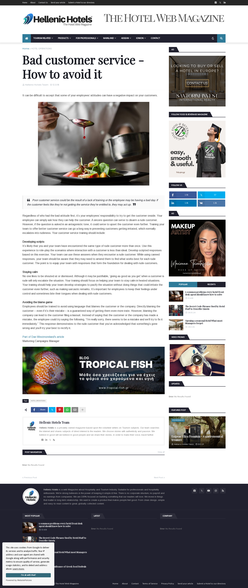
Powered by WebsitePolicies (19, 580)
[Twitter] (52, 409)
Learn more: (18, 569)
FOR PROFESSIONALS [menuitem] (86, 38)
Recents (211, 284)
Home (24, 3)
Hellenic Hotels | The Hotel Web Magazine (59, 584)
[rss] (54, 440)
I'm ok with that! (28, 575)
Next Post (158, 477)
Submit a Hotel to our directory (81, 3)
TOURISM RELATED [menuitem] (42, 38)
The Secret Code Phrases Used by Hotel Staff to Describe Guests (205, 307)
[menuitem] (26, 38)
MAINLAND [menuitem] (108, 38)
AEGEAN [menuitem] (125, 38)
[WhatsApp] (67, 409)
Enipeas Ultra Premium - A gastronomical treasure (197, 438)
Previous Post (30, 477)
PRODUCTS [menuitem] (63, 38)
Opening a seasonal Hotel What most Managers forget (203, 322)
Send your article (58, 3)
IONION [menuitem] (140, 38)
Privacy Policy (167, 584)
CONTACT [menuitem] (155, 38)
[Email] (75, 409)
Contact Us (43, 3)
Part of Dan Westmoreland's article (43, 336)
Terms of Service (150, 584)
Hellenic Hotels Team (54, 422)
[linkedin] (46, 440)
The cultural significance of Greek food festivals (62, 566)
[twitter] (50, 440)
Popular (183, 284)
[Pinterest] (59, 409)
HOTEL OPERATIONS (41, 48)
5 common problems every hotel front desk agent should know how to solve (204, 293)
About (32, 3)
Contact (135, 584)
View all (161, 452)
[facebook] (42, 440)
